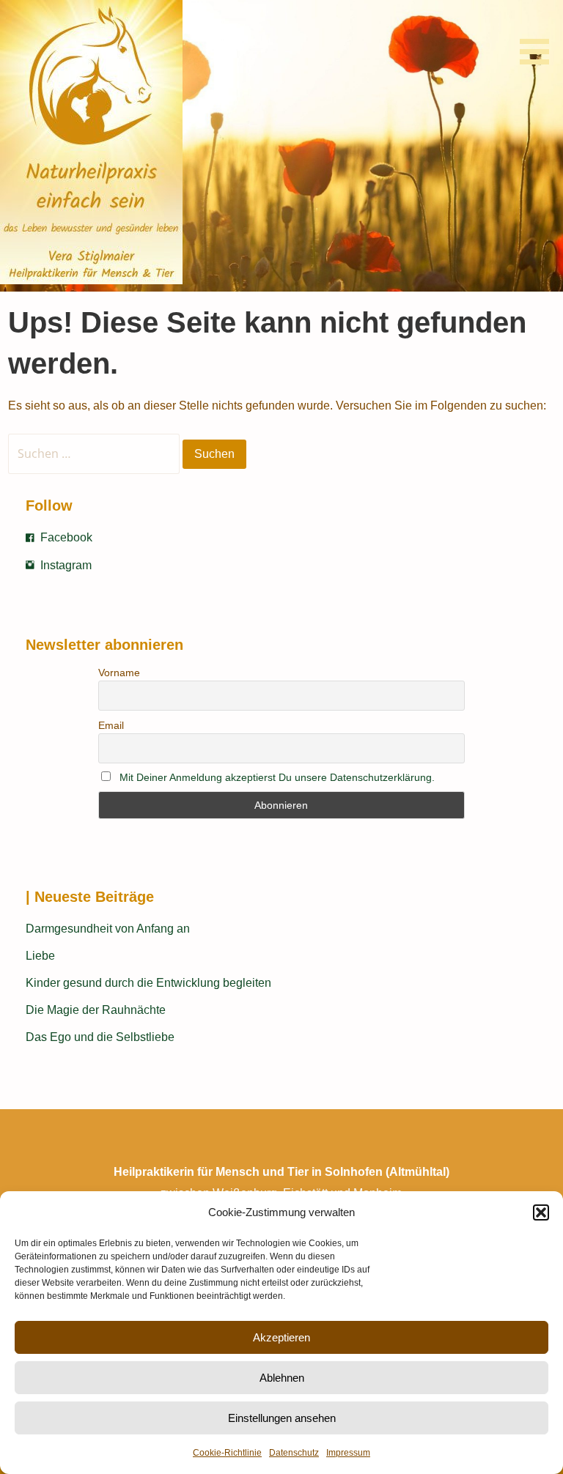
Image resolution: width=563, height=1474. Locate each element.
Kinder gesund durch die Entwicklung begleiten (148, 983)
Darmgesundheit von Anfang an (108, 928)
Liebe (40, 955)
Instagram (66, 565)
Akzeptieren (281, 1337)
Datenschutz (294, 1453)
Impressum (348, 1453)
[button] (541, 1212)
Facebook (66, 537)
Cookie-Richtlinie (227, 1453)
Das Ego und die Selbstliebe (100, 1037)
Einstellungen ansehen (282, 1418)
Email (111, 725)
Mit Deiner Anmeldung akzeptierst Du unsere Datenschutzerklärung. (277, 777)
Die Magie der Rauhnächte (96, 1010)
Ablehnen (282, 1377)
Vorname (119, 672)
